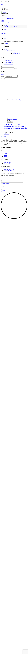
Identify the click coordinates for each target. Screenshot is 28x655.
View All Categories (10, 26)
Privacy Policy (7, 163)
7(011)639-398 (10, 18)
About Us (6, 153)
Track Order (3, 32)
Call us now (3, 18)
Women (5, 25)
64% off (8, 120)
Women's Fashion (11, 50)
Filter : (2, 43)
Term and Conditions (9, 170)
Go (15, 68)
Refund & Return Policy (9, 169)
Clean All (6, 43)
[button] (2, 184)
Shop (5, 38)
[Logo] (3, 12)
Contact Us (6, 7)
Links (2, 4)
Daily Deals (3, 33)
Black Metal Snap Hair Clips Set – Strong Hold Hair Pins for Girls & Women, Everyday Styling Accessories (15, 126)
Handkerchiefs (16, 54)
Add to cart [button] (6, 134)
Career (5, 155)
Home (5, 29)
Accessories (12, 52)
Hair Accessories (16, 53)
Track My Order (7, 162)
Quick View (9, 121)
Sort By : (3, 76)
